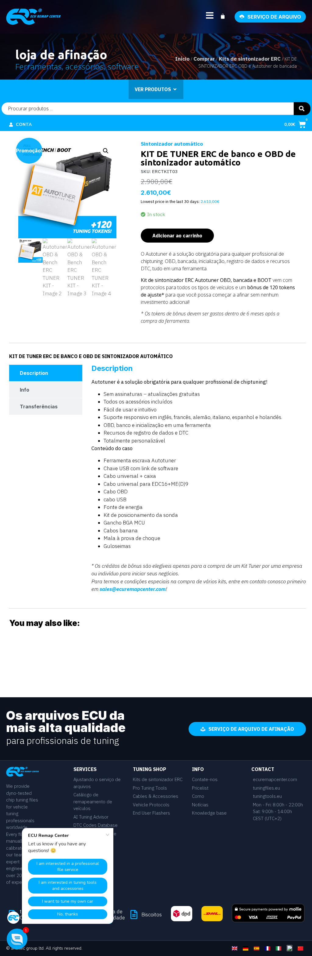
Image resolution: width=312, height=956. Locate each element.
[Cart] (226, 16)
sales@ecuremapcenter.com (133, 589)
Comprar (204, 58)
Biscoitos (151, 914)
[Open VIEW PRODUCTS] (174, 89)
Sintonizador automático (172, 143)
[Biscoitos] (133, 914)
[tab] (45, 373)
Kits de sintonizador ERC (250, 58)
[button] (105, 150)
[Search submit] (302, 108)
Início (182, 58)
